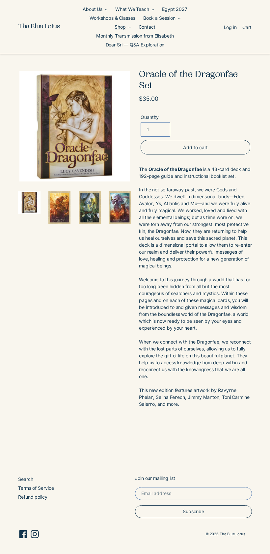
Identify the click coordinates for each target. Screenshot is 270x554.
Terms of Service (36, 488)
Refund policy (32, 497)
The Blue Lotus (39, 27)
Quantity (150, 117)
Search (25, 479)
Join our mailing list (155, 478)
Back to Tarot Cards (140, 437)
